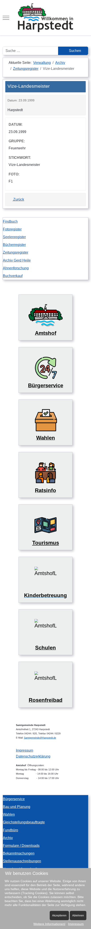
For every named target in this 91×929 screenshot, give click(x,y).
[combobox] (30, 51)
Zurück (18, 199)
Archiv (8, 838)
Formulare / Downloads (21, 845)
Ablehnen (78, 915)
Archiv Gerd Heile (17, 260)
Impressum (24, 750)
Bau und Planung (16, 807)
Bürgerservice (14, 799)
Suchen (74, 51)
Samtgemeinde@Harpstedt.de (40, 737)
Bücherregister (14, 245)
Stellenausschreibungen (22, 861)
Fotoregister (12, 229)
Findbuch (10, 221)
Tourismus (45, 543)
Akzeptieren (59, 915)
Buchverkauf (13, 276)
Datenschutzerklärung (33, 756)
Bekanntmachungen (18, 853)
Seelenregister (14, 237)
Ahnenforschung (16, 268)
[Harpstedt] (45, 17)
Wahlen (9, 814)
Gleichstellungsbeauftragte (24, 822)
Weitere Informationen (48, 924)
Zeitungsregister (15, 252)
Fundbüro (10, 830)
